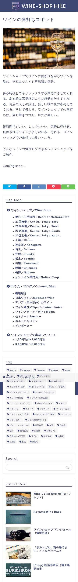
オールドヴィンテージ (44, 392)
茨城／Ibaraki (24, 254)
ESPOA (54, 370)
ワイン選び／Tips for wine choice (38, 307)
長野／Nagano (25, 272)
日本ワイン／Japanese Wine (35, 297)
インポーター (23, 325)
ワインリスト (15, 420)
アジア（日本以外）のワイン (33, 302)
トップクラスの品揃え (39, 398)
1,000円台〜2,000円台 (30, 339)
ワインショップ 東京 (44, 414)
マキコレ (62, 403)
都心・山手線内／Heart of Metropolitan (42, 217)
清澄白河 (47, 436)
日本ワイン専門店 (17, 436)
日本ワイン (51, 431)
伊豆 (51, 425)
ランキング (44, 409)
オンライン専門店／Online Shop (37, 277)
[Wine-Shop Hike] (39, 7)
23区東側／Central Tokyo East (36, 221)
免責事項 (53, 386)
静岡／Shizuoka (26, 268)
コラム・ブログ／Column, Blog (33, 286)
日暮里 (37, 431)
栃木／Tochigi (25, 258)
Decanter (41, 370)
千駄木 (63, 425)
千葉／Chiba (23, 240)
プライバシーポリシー (31, 386)
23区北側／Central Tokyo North (37, 235)
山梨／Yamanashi (27, 263)
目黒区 (12, 442)
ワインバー (65, 414)
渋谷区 (61, 436)
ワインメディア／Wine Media (35, 311)
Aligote (13, 370)
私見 (24, 442)
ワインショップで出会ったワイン (33, 334)
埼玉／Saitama (25, 249)
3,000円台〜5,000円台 (30, 344)
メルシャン (14, 409)
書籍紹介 (21, 293)
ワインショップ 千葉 (19, 414)
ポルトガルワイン (26, 321)
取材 (11, 431)
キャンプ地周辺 (16, 398)
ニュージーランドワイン (20, 403)
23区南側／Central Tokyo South (37, 231)
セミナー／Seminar (28, 316)
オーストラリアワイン (19, 392)
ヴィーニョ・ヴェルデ (19, 425)
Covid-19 (26, 370)
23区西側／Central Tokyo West (37, 226)
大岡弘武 (24, 431)
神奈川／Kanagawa (28, 244)
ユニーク (29, 409)
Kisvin (67, 370)
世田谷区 (39, 425)
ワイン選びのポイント (37, 420)
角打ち (35, 442)
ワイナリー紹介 (62, 409)
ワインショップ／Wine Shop (31, 210)
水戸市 (34, 436)
